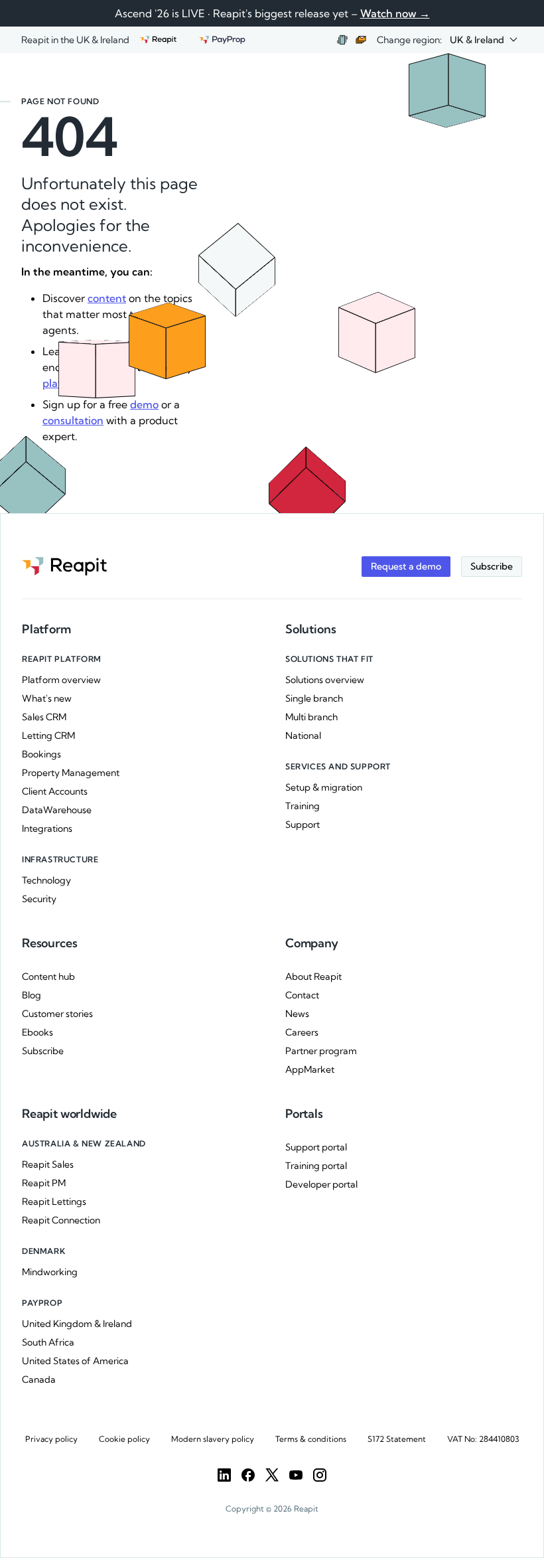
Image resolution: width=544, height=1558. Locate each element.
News (297, 1014)
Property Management (70, 773)
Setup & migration (323, 787)
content (107, 298)
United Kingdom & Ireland (77, 1324)
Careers (301, 1032)
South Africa (48, 1342)
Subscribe (43, 1051)
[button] (483, 40)
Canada (39, 1379)
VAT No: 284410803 (483, 1439)
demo (144, 404)
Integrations (47, 828)
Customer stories (57, 1014)
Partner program (321, 1051)
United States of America (75, 1361)
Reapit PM (44, 1183)
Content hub (48, 976)
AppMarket (309, 1069)
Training (302, 806)
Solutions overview (324, 680)
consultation (72, 420)
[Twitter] (272, 1475)
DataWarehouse (57, 810)
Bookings (41, 754)
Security (39, 899)
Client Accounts (55, 791)
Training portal (316, 1166)
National (303, 735)
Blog (31, 995)
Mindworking (50, 1272)
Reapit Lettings (54, 1201)
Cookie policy (124, 1439)
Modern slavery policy (212, 1439)
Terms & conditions (310, 1439)
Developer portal (321, 1184)
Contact (302, 995)
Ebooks (37, 1032)
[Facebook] (248, 1475)
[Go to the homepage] (64, 566)
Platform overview (61, 680)
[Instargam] (319, 1475)
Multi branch (311, 717)
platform (64, 383)
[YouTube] (296, 1475)
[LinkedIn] (224, 1475)
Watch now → (395, 13)
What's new (47, 698)
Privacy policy (51, 1439)
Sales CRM (44, 717)
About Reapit (313, 976)
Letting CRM (48, 735)
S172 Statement (397, 1439)
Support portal (316, 1147)
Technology (46, 880)
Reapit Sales (48, 1164)
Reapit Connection (61, 1220)
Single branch (314, 698)
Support (302, 824)
